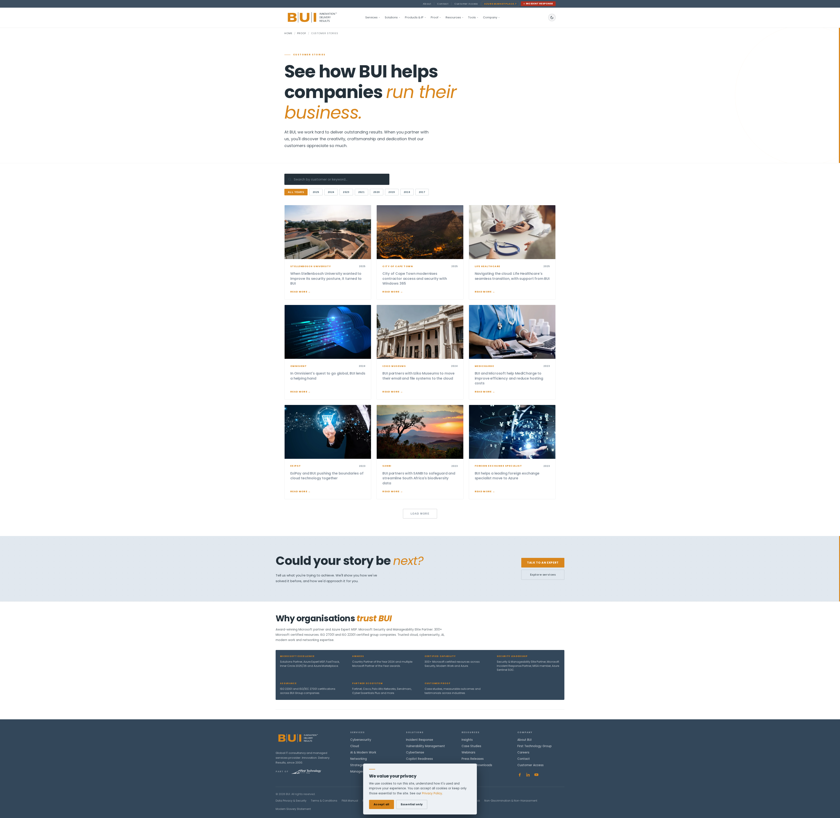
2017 (422, 192)
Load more (420, 513)
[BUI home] (319, 17)
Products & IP (414, 17)
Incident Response (539, 3)
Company (490, 17)
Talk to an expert (543, 563)
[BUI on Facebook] (519, 774)
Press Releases (473, 759)
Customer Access (466, 3)
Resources (453, 17)
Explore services (543, 575)
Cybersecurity (360, 740)
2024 (331, 192)
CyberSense (415, 752)
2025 (316, 192)
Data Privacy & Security (291, 800)
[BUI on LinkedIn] (528, 774)
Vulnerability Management (425, 746)
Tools (472, 17)
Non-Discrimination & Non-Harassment (510, 800)
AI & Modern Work (363, 752)
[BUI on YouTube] (536, 774)
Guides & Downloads (477, 765)
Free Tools (469, 771)
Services (371, 17)
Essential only (412, 804)
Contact (442, 3)
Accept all (381, 804)
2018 (407, 192)
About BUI (524, 740)
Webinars (468, 752)
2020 (376, 192)
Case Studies (471, 746)
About (427, 3)
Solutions (391, 17)
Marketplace (500, 3)
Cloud (354, 746)
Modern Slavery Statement (293, 809)
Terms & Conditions (324, 800)
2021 (361, 192)
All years (296, 192)
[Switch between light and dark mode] (552, 17)
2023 (346, 192)
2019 (391, 192)
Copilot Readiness (419, 759)
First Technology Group (534, 746)
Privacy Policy (432, 793)
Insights (467, 740)
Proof (434, 17)
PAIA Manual (350, 800)
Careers (523, 752)
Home (288, 33)
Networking (358, 759)
